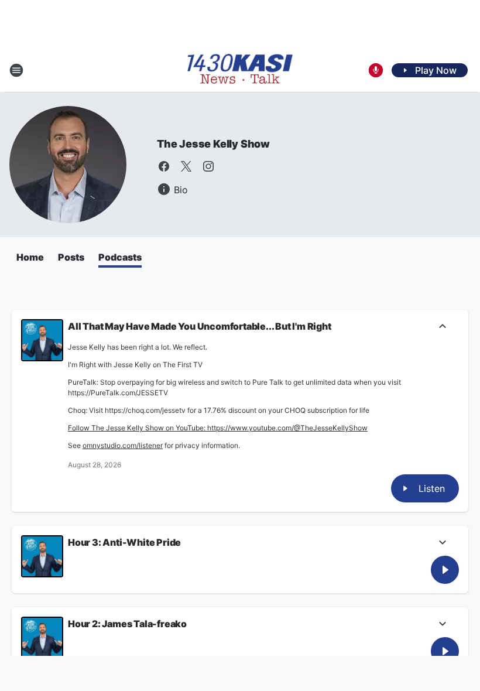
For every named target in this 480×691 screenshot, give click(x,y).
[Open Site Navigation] (16, 70)
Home (30, 257)
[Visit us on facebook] (164, 166)
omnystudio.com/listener (123, 445)
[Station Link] (240, 70)
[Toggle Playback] (42, 340)
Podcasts (120, 257)
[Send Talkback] (376, 70)
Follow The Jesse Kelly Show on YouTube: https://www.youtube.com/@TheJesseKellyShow (218, 427)
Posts (71, 257)
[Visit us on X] (186, 166)
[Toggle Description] (443, 327)
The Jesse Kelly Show (213, 144)
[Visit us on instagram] (208, 166)
